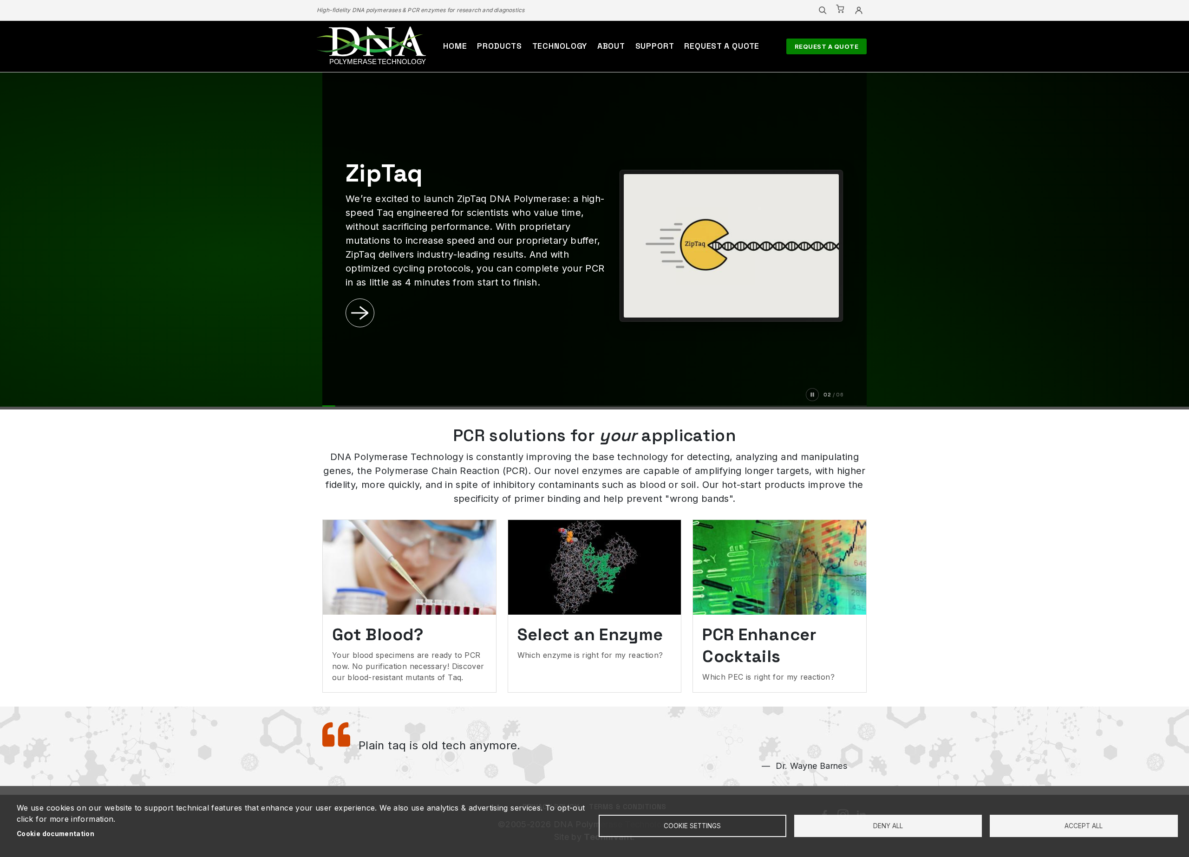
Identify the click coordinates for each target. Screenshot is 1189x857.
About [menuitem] (611, 46)
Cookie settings (692, 826)
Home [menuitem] (455, 46)
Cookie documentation (55, 834)
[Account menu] (859, 10)
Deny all (888, 826)
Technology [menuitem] (560, 46)
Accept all (1084, 826)
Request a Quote (827, 46)
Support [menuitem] (654, 46)
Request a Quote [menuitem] (721, 46)
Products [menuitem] (499, 46)
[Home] (371, 46)
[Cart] (840, 10)
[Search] (822, 10)
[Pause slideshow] (812, 394)
